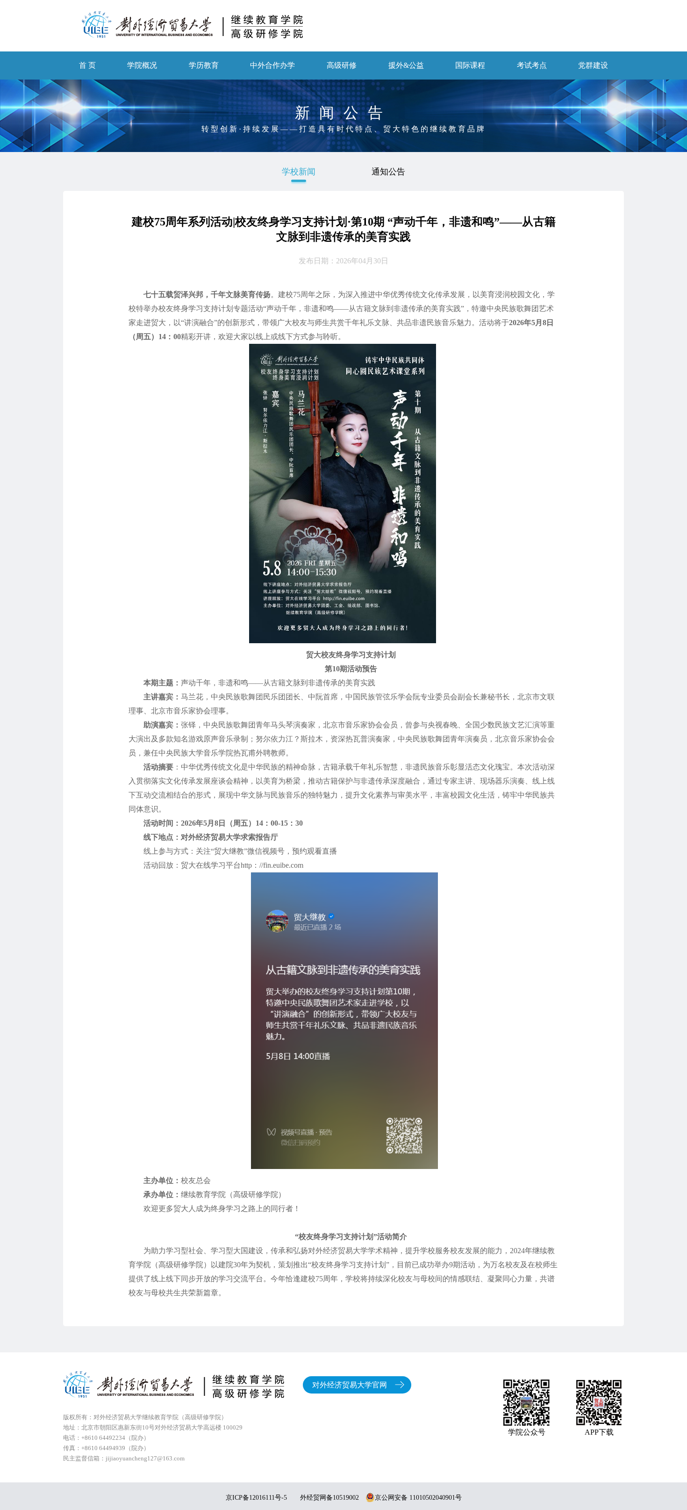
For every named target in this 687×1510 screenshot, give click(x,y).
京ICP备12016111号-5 (256, 1497)
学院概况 (142, 65)
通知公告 (388, 171)
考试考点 (532, 65)
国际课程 (470, 65)
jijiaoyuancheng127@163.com (145, 1458)
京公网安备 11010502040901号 (418, 1497)
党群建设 (593, 65)
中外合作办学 (272, 65)
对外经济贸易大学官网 (349, 1385)
